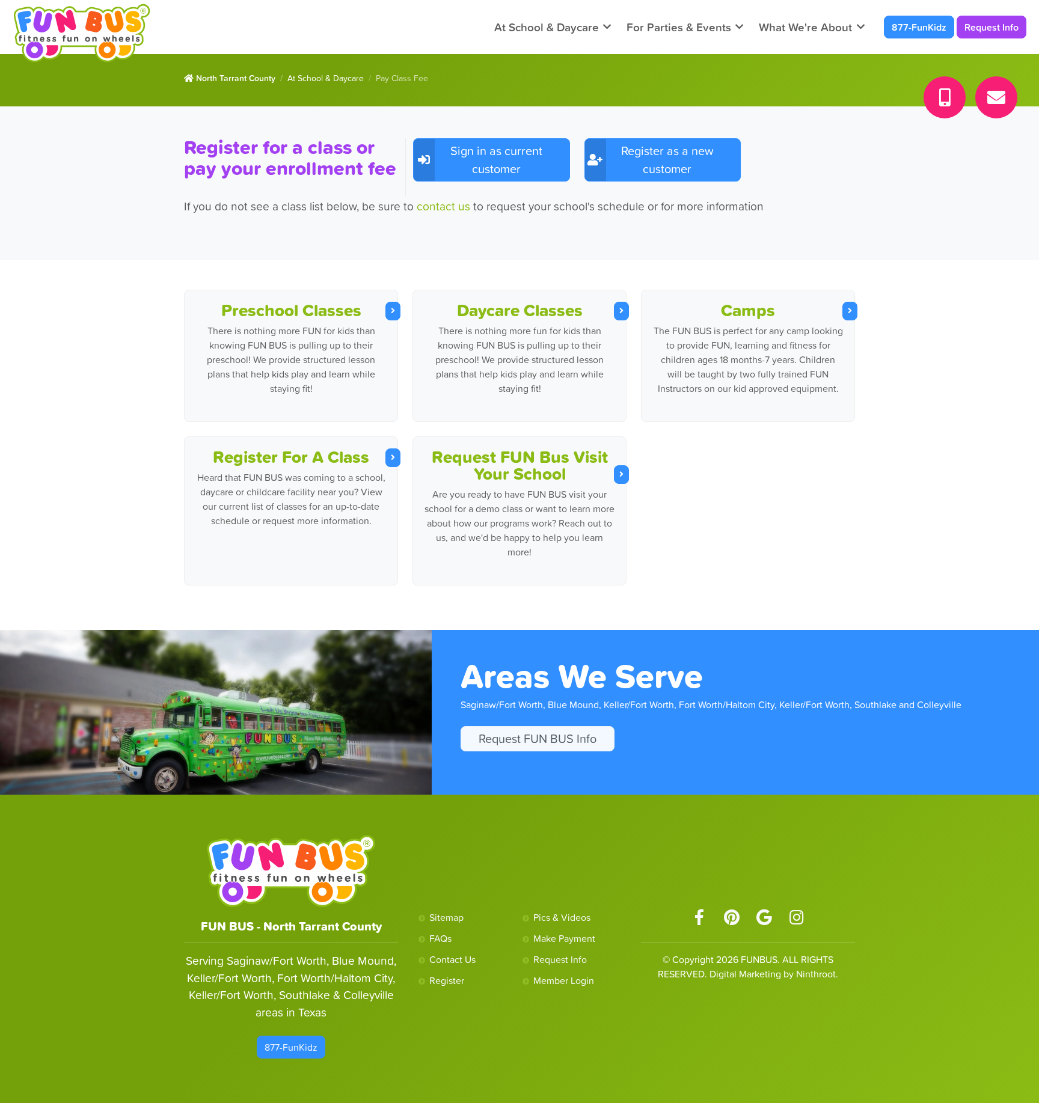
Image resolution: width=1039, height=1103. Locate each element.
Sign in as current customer (496, 160)
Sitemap (446, 917)
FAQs (440, 938)
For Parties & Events (679, 27)
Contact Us (452, 959)
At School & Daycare (546, 27)
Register (446, 980)
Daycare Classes (520, 310)
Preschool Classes (291, 310)
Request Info (991, 27)
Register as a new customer (667, 160)
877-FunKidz (919, 27)
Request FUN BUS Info (537, 739)
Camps (748, 310)
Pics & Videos (561, 917)
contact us (445, 206)
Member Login (563, 980)
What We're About (805, 27)
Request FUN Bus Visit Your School (520, 465)
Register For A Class (291, 456)
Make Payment (564, 938)
